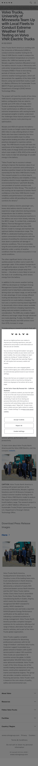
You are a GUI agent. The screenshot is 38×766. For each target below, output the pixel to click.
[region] (19, 383)
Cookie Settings (19, 431)
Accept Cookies (19, 420)
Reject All (19, 425)
